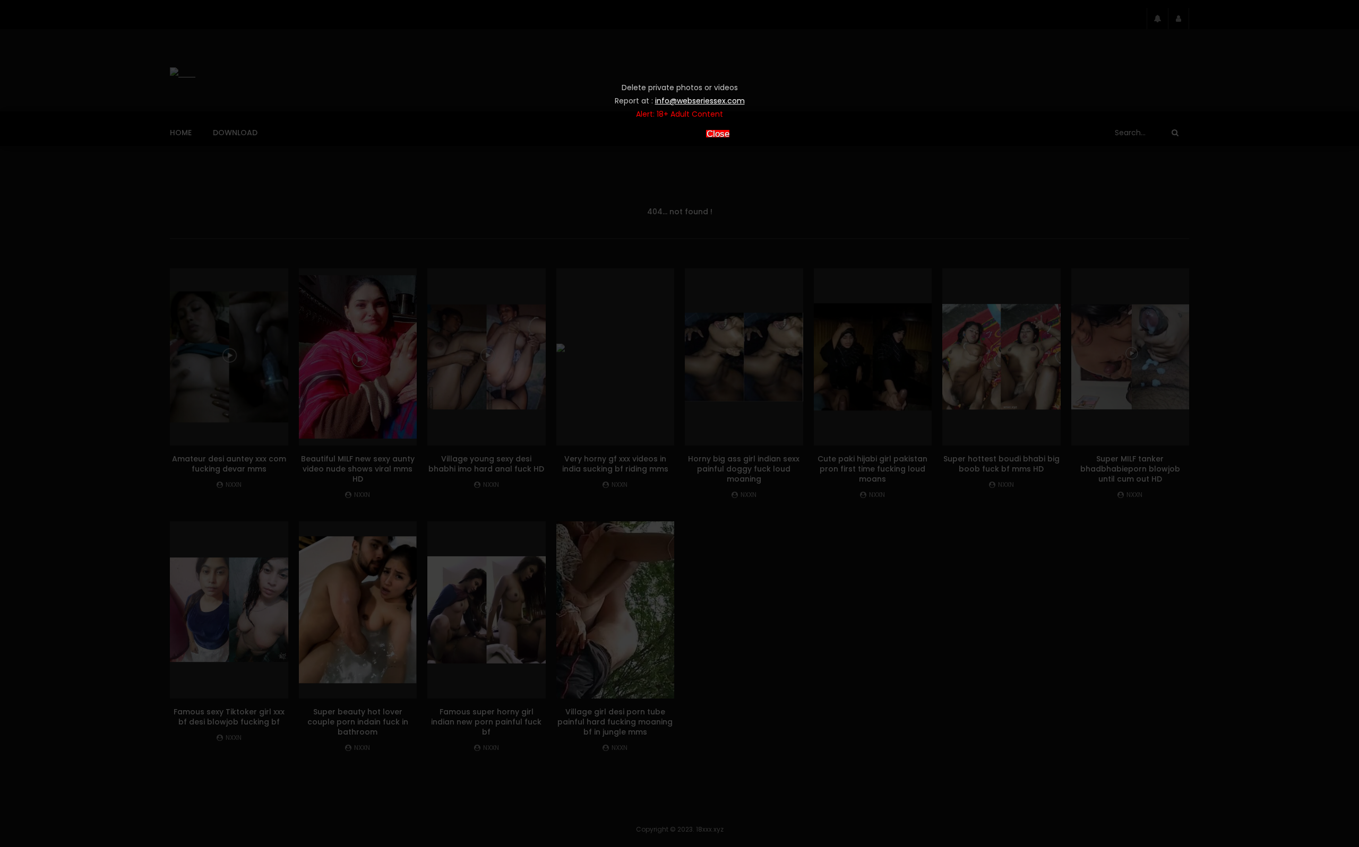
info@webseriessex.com (700, 100)
